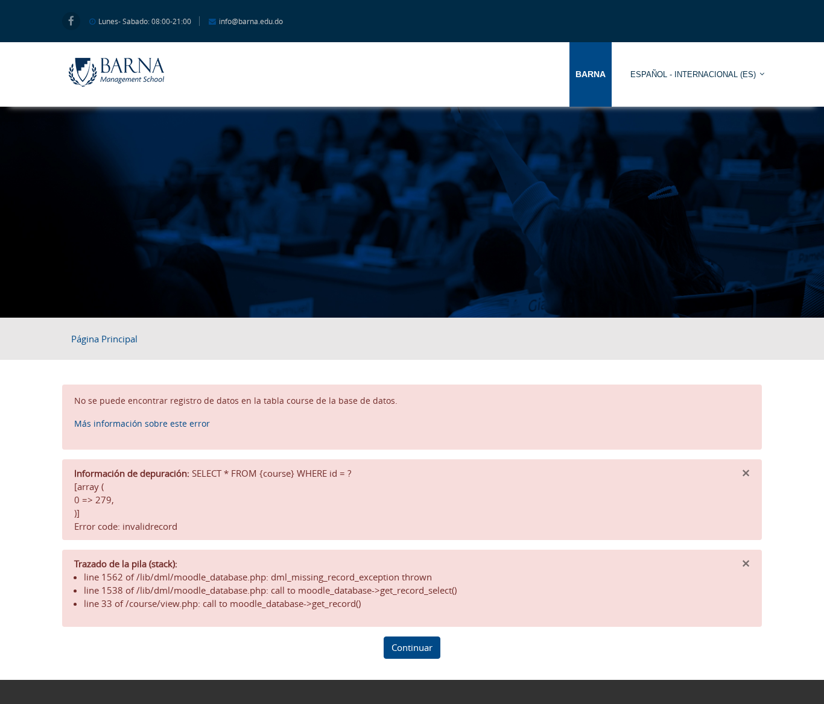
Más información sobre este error (142, 423)
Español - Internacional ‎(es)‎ (693, 74)
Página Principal (104, 339)
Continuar (412, 647)
